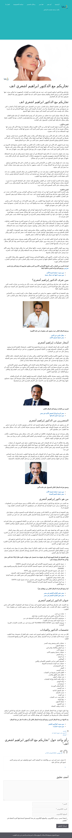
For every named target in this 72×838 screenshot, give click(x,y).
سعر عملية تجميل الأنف (57, 337)
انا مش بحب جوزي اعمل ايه (59, 733)
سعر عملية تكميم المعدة (56, 494)
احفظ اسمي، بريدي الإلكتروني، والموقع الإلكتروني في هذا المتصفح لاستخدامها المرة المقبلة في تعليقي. (37, 819)
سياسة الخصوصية (18, 4)
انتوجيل (64, 735)
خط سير (41, 4)
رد (65, 767)
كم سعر (49, 4)
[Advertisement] (36, 27)
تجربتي (66, 268)
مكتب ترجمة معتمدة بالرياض (51, 9)
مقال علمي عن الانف (57, 335)
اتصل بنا (7, 4)
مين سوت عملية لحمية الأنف (55, 273)
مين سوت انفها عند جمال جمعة (54, 275)
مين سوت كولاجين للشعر (56, 724)
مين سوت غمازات (58, 726)
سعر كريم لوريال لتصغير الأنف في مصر (52, 413)
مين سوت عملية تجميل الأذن (55, 492)
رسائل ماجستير (31, 4)
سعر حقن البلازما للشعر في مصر (54, 593)
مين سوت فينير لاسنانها (57, 415)
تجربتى (64, 731)
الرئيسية (57, 4)
